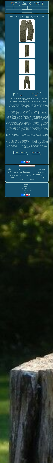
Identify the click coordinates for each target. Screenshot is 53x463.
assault (44, 172)
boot (14, 172)
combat (11, 177)
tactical (26, 172)
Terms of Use (27, 190)
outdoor (40, 178)
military (36, 175)
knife (30, 169)
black (18, 169)
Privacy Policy (26, 188)
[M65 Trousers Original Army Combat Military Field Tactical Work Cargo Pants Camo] (27, 31)
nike (10, 172)
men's (22, 175)
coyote (16, 175)
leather (17, 178)
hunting (26, 169)
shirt (26, 178)
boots (35, 169)
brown (22, 178)
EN (25, 192)
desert (39, 172)
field (44, 178)
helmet (32, 179)
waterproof (42, 175)
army (44, 169)
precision (30, 178)
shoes (14, 169)
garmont (35, 172)
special (22, 179)
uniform (30, 175)
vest (32, 172)
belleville (35, 178)
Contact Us (27, 186)
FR (28, 192)
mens (19, 172)
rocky (26, 175)
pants (11, 175)
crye (40, 169)
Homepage (27, 184)
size (10, 169)
